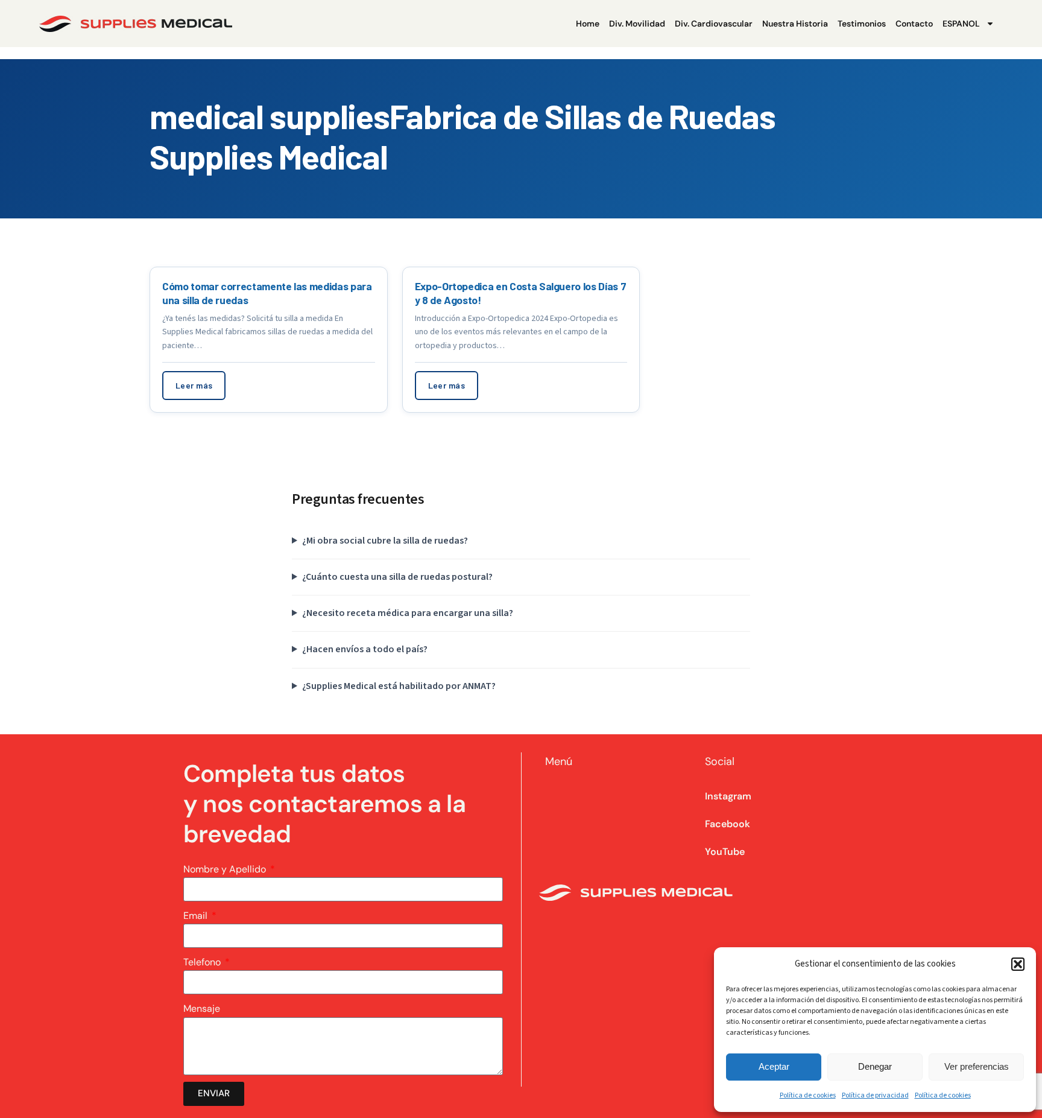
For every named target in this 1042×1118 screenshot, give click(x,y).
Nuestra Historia (795, 23)
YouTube (725, 851)
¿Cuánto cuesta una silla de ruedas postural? (397, 576)
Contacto (914, 23)
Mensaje (201, 1008)
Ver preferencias (976, 1066)
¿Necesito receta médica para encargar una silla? (407, 613)
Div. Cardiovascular (714, 23)
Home (587, 23)
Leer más (193, 385)
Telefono (203, 962)
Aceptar (774, 1066)
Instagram (728, 796)
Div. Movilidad (637, 23)
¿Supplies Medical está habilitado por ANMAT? (399, 686)
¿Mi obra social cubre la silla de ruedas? (385, 540)
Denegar (875, 1066)
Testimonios (862, 23)
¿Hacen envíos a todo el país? (365, 649)
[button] (1018, 964)
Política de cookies (808, 1095)
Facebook (727, 824)
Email (196, 915)
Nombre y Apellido (225, 869)
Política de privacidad (875, 1095)
